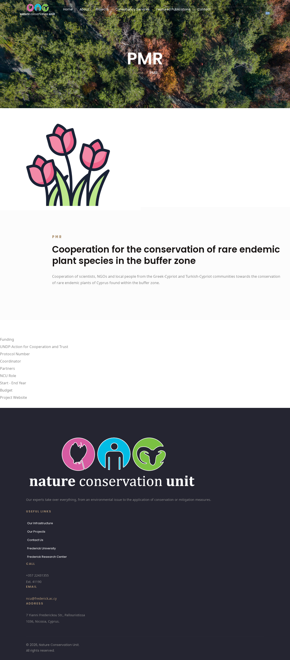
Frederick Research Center (47, 557)
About (84, 9)
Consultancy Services (132, 9)
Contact (204, 9)
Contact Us (35, 540)
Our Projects (36, 531)
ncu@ (41, 598)
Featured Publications (173, 9)
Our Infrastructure (40, 523)
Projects (102, 9)
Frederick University (41, 548)
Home (68, 9)
